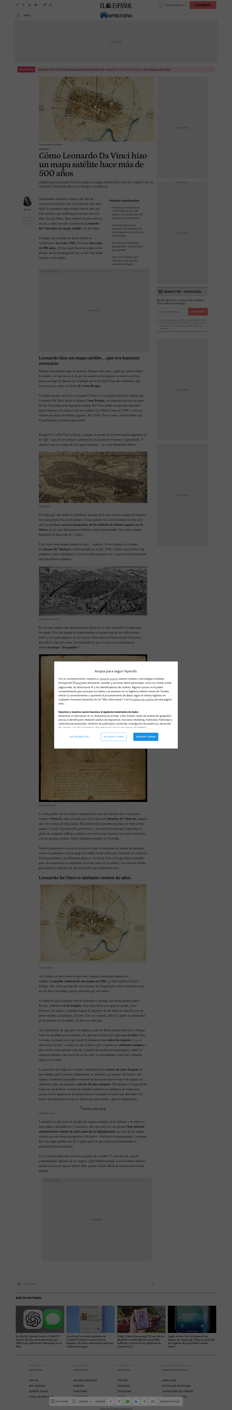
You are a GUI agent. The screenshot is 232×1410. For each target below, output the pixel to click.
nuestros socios (108, 678)
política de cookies (143, 699)
